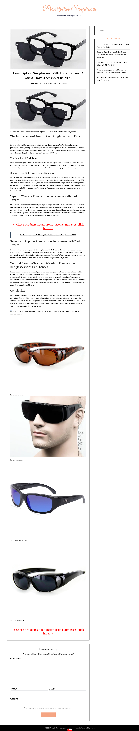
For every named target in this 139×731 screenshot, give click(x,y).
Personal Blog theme (88, 728)
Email (52, 689)
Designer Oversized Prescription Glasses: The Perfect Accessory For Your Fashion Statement (112, 54)
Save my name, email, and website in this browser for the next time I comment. (48, 708)
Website (14, 699)
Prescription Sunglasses (69, 9)
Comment (15, 658)
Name (14, 689)
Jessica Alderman (60, 84)
